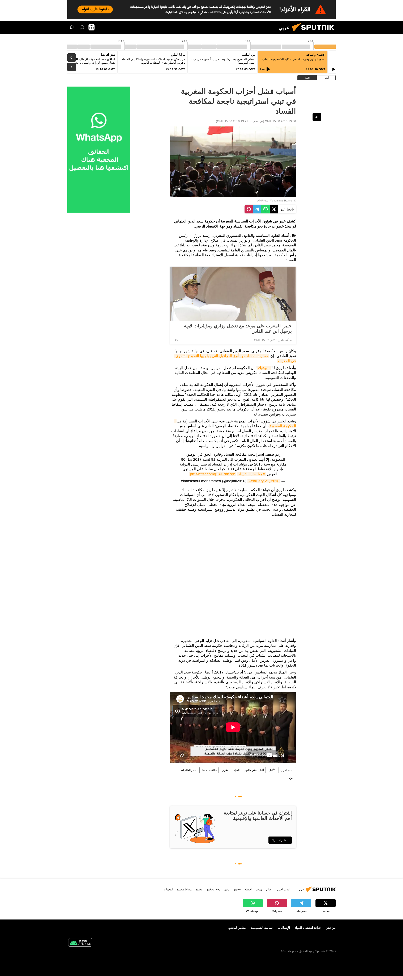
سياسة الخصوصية (262, 927)
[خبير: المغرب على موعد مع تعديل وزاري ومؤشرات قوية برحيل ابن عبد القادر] (233, 294)
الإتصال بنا (284, 927)
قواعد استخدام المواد (308, 927)
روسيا (259, 889)
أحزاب (291, 778)
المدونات (168, 889)
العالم (269, 889)
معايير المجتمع (237, 927)
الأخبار (272, 770)
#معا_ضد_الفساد (251, 474)
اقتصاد (248, 889)
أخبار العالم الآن (188, 770)
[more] (176, 339)
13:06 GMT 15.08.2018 (280, 121)
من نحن (331, 927)
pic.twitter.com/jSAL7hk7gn (212, 474)
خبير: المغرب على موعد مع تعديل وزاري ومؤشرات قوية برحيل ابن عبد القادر (238, 328)
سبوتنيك (264, 368)
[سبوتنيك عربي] (314, 32)
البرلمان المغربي (230, 770)
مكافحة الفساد (209, 770)
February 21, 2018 (264, 481)
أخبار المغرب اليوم (254, 770)
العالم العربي (287, 770)
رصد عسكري (213, 889)
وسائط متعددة (184, 889)
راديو (227, 889)
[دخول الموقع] (82, 27)
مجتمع (199, 889)
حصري (237, 889)
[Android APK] (80, 943)
